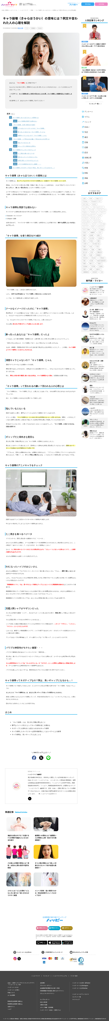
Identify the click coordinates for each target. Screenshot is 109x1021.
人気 (95, 229)
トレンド (87, 122)
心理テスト (86, 243)
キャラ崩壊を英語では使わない (25, 121)
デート (103, 212)
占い (101, 232)
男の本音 (86, 258)
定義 (86, 142)
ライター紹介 (74, 976)
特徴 (32, 10)
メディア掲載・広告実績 (46, 1007)
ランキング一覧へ (94, 103)
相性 (85, 260)
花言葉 (93, 266)
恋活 (86, 152)
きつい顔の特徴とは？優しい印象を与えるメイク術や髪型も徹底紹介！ (45, 866)
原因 (85, 235)
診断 (84, 67)
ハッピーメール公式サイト (48, 794)
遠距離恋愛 (86, 272)
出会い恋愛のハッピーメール (9, 10)
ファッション (98, 221)
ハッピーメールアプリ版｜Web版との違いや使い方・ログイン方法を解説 (94, 97)
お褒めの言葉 (43, 1004)
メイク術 (103, 224)
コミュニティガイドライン (47, 993)
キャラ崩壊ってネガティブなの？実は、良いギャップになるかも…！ (32, 167)
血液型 (101, 266)
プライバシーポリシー (46, 985)
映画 (100, 249)
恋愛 (86, 147)
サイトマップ (76, 999)
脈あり (100, 263)
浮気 (92, 252)
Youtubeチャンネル (96, 201)
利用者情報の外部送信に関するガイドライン (52, 991)
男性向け (103, 258)
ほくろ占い (86, 204)
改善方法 (86, 249)
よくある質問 (11, 995)
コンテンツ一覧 (76, 997)
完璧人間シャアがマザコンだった (26, 160)
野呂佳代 (95, 272)
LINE (85, 198)
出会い (85, 41)
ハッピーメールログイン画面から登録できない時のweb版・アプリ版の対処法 (94, 45)
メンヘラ (86, 226)
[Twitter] (41, 758)
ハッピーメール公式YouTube (79, 988)
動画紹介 (93, 232)
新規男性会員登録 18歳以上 (15, 1004)
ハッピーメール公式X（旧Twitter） (81, 983)
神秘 (86, 178)
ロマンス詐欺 (87, 229)
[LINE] (48, 758)
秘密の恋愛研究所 (102, 260)
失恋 (86, 132)
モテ (93, 226)
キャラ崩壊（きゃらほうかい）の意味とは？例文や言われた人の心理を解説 (56, 10)
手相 (97, 246)
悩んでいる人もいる (22, 142)
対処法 (91, 241)
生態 (91, 255)
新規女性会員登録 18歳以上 (15, 1001)
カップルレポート (45, 999)
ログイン (67, 928)
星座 (93, 249)
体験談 (102, 229)
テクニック (94, 212)
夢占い (99, 235)
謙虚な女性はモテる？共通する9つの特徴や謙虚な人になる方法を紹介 (18, 838)
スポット (86, 212)
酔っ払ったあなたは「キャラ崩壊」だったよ (29, 131)
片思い (87, 163)
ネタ (27, 28)
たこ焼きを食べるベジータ (24, 153)
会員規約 (42, 983)
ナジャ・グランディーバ (89, 215)
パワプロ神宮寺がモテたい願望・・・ (27, 164)
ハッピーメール (95, 218)
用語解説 (33, 28)
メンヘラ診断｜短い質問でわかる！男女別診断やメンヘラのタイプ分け (45, 893)
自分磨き (86, 266)
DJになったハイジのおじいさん (25, 157)
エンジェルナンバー (98, 207)
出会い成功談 (43, 1002)
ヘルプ (9, 1009)
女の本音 (92, 238)
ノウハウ (86, 218)
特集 (86, 173)
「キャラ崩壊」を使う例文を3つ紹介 (22, 124)
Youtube (85, 201)
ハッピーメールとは (13, 987)
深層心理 (87, 158)
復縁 (99, 241)
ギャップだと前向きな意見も (25, 146)
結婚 (85, 263)
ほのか (94, 204)
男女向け (40, 28)
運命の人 (98, 269)
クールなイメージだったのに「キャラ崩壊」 (29, 128)
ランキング (101, 226)
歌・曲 (85, 252)
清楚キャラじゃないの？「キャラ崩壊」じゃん (30, 135)
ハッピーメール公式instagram (80, 985)
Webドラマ (99, 198)
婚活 (86, 137)
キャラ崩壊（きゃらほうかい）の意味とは (24, 117)
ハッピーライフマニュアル (60, 976)
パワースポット (87, 221)
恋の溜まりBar (96, 243)
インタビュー (87, 207)
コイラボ (92, 209)
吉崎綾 (91, 235)
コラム (87, 117)
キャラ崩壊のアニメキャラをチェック (23, 149)
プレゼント (86, 224)
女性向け (101, 238)
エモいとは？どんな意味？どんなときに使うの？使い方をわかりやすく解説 (18, 893)
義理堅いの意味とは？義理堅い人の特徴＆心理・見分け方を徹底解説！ (45, 838)
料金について (11, 992)
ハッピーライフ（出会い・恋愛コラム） (50, 1010)
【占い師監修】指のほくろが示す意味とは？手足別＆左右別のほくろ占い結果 (94, 71)
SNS (91, 198)
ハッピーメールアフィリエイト (80, 994)
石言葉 (91, 260)
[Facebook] (34, 758)
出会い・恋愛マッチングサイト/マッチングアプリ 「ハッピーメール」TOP (21, 983)
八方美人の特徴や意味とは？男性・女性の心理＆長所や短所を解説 (18, 866)
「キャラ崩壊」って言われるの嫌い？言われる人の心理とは (29, 139)
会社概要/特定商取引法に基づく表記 (50, 988)
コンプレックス (102, 209)
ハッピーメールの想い (14, 990)
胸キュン (92, 263)
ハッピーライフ (24, 10)
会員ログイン (11, 1006)
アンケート (88, 112)
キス (85, 209)
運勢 (91, 269)
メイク (94, 224)
